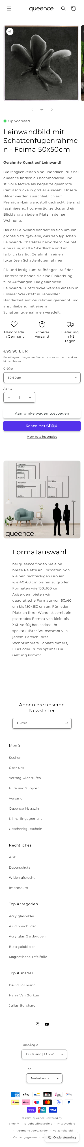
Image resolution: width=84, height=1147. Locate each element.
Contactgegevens (25, 1137)
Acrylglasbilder (21, 916)
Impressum (18, 888)
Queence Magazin (24, 808)
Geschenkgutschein (25, 829)
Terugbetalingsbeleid (38, 1123)
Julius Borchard (22, 1005)
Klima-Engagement (25, 819)
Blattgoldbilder (22, 947)
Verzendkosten (45, 357)
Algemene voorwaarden (32, 1130)
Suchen (15, 758)
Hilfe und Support (24, 788)
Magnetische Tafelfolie (28, 957)
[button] (9, 9)
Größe (8, 368)
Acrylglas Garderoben (27, 936)
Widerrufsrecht (22, 878)
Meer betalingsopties (42, 436)
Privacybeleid (66, 1123)
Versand (15, 798)
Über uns (16, 768)
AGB (13, 857)
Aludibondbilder (22, 926)
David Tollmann (22, 985)
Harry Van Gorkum (25, 995)
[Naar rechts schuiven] (52, 110)
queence (39, 1118)
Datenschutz (19, 867)
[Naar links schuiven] (32, 110)
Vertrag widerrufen (25, 778)
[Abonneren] (66, 723)
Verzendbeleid (63, 1130)
